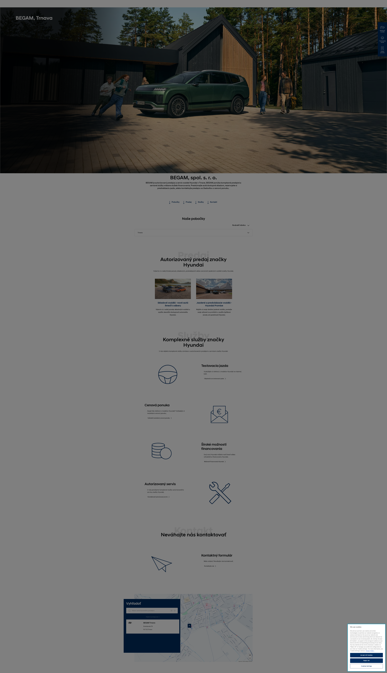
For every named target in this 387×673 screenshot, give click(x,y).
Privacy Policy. (370, 651)
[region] (366, 647)
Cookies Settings (366, 666)
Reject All (366, 660)
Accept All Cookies (366, 655)
